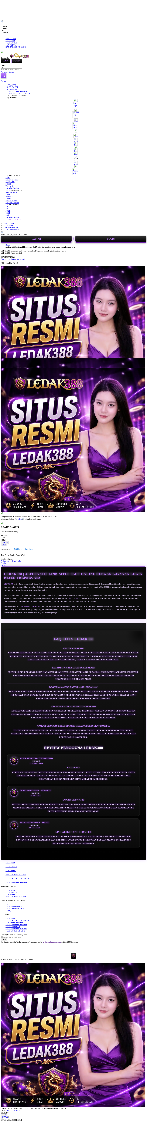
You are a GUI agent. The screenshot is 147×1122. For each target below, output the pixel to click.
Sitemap (8, 911)
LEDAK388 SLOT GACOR (16, 929)
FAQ (7, 904)
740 (7, 209)
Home (8, 245)
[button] (6, 363)
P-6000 (8, 184)
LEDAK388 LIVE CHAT (15, 908)
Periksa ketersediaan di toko (11, 561)
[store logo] (20, 58)
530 (7, 207)
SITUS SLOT (11, 45)
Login (5, 61)
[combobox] (11, 69)
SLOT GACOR (11, 43)
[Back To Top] (2, 1118)
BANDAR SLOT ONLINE (16, 47)
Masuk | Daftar (11, 39)
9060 (7, 215)
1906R (8, 213)
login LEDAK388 (74, 598)
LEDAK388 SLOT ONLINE (16, 882)
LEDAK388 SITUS (13, 927)
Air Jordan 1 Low (12, 180)
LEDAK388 (10, 41)
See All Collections (12, 188)
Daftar (16, 61)
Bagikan (4, 563)
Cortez (8, 178)
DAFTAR (36, 239)
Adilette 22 (10, 196)
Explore (4, 81)
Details (3, 565)
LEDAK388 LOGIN (11, 229)
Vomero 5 (9, 186)
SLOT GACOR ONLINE (15, 931)
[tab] (73, 81)
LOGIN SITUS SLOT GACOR (17, 878)
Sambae (8, 198)
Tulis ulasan (29, 549)
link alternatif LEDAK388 (30, 606)
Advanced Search (7, 72)
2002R (8, 211)
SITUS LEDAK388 (10, 227)
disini (20, 519)
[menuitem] (11, 85)
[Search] (3, 75)
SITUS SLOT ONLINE (14, 923)
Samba (8, 194)
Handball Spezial (12, 192)
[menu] (73, 152)
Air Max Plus (10, 182)
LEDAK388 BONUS (14, 906)
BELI (3, 540)
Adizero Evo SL (11, 201)
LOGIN (111, 239)
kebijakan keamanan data (52, 942)
